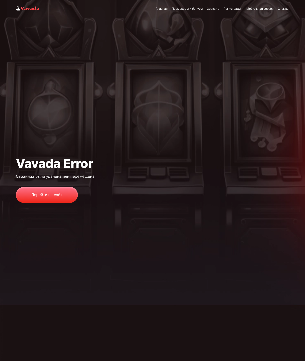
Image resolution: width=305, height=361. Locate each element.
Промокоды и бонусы (187, 8)
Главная (162, 8)
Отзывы (283, 8)
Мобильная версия (260, 8)
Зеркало (213, 8)
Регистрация (233, 8)
